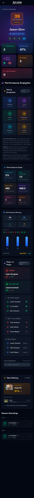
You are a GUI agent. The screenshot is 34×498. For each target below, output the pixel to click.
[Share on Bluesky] (24, 38)
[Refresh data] (10, 38)
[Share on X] (19, 38)
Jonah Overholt (11, 288)
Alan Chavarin (14, 311)
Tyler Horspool (11, 274)
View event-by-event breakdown (16, 405)
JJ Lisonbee (14, 306)
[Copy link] (15, 38)
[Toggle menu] (3, 3)
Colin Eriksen (14, 327)
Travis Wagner (15, 331)
